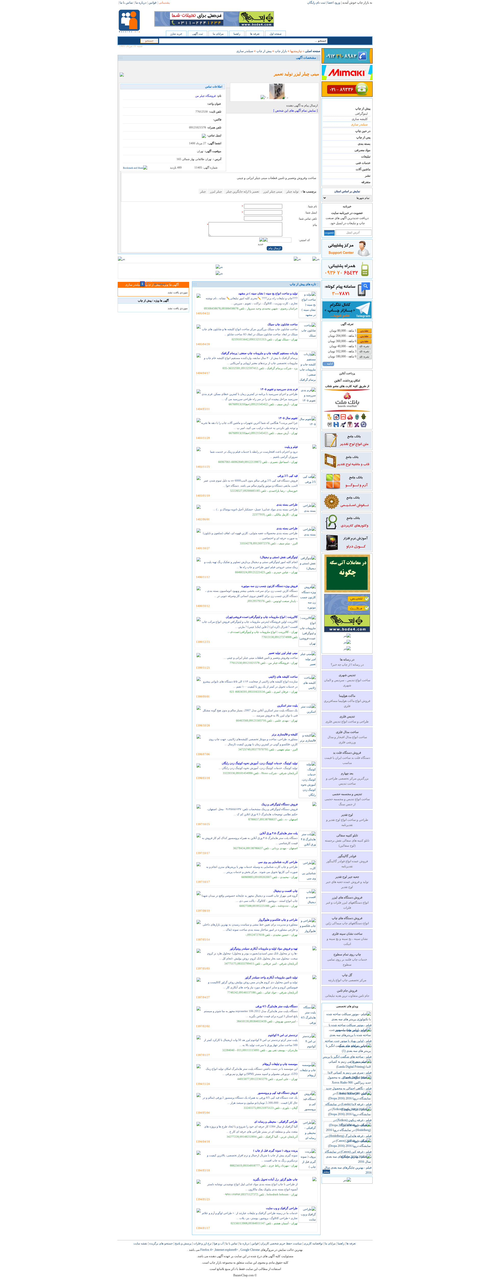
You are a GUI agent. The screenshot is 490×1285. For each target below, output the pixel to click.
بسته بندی (364, 144)
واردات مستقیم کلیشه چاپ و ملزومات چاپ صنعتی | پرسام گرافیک (259, 353)
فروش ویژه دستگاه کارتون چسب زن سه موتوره (269, 585)
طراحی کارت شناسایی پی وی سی (278, 861)
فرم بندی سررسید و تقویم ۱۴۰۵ (279, 389)
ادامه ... (328, 363)
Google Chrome (250, 1250)
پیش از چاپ (362, 108)
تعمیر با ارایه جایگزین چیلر (242, 191)
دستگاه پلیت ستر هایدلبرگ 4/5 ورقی (276, 1006)
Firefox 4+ (206, 1250)
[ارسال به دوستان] (128, 65)
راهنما (237, 33)
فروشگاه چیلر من (205, 95)
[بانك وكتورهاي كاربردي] (347, 529)
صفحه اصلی (312, 51)
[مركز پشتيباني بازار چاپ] (347, 256)
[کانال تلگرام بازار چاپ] (347, 317)
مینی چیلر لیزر (272, 191)
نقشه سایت (140, 1243)
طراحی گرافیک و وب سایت (282, 1208)
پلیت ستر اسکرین (287, 705)
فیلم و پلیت (291, 446)
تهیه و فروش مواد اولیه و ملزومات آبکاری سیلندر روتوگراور (264, 948)
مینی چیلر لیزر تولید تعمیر (283, 652)
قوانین (255, 1243)
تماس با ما (231, 1243)
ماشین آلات (363, 169)
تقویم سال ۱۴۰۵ (288, 417)
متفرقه (365, 182)
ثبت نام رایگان (316, 2)
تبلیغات (365, 156)
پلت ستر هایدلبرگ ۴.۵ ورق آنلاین (279, 833)
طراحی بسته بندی (287, 504)
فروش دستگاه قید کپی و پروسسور (278, 1092)
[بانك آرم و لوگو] (347, 488)
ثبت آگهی (197, 33)
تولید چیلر (292, 191)
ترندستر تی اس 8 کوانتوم (283, 1035)
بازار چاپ (281, 51)
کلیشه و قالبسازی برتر (285, 734)
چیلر (203, 191)
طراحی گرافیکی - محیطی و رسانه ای (276, 1121)
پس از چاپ (363, 137)
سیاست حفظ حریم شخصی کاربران (281, 1243)
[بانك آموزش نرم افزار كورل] (347, 550)
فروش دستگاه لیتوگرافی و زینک (279, 804)
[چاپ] (123, 65)
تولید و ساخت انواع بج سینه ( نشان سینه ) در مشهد (268, 293)
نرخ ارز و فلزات (202, 1243)
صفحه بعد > (161, 284)
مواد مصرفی (362, 150)
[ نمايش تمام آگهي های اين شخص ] (295, 110)
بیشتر (326, 1171)
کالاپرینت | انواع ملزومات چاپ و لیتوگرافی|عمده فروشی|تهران (262, 616)
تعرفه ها (255, 33)
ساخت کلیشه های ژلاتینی (283, 676)
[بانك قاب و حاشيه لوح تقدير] (347, 468)
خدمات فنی (363, 163)
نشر (367, 175)
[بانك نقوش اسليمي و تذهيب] (347, 509)
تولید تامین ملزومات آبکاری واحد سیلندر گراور (271, 977)
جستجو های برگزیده (161, 1243)
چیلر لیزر (215, 191)
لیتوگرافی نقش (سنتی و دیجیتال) (279, 557)
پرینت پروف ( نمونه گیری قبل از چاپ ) (275, 1150)
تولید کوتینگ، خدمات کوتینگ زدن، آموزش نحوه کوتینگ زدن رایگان (260, 763)
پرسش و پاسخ (182, 1243)
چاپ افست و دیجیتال (285, 890)
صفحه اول (275, 33)
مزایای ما (218, 33)
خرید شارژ (176, 33)
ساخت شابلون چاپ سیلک (282, 324)
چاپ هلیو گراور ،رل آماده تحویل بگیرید (275, 1179)
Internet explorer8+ (226, 1250)
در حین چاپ (362, 131)
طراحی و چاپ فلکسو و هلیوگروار (278, 919)
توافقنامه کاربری (313, 1243)
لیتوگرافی (361, 113)
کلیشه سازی (360, 119)
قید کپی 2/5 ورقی (287, 475)
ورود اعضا (333, 2)
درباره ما (244, 1243)
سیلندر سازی (359, 124)
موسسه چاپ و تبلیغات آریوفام (280, 1063)
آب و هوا (218, 1243)
